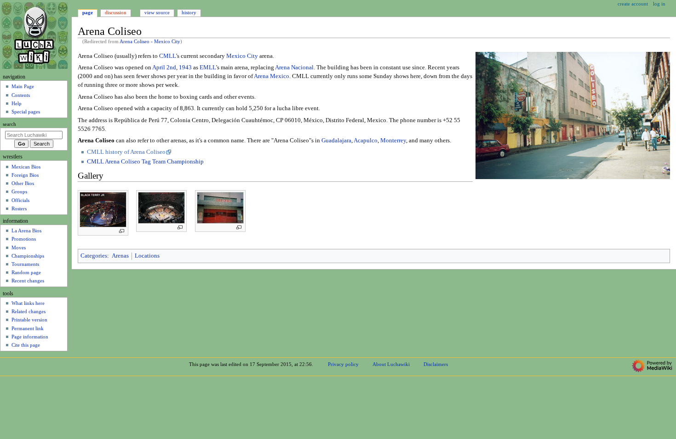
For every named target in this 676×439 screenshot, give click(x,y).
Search (9, 124)
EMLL (208, 67)
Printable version (29, 319)
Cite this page (25, 345)
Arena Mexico (271, 76)
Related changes (28, 311)
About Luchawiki (391, 364)
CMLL (167, 56)
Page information (29, 336)
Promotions (23, 239)
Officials (20, 200)
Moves (18, 247)
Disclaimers (436, 364)
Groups (19, 191)
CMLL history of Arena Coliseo (126, 152)
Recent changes (27, 280)
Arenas (120, 256)
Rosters (19, 208)
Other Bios (22, 183)
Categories (93, 256)
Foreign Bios (25, 175)
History (189, 12)
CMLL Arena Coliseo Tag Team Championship (145, 161)
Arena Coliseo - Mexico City (150, 41)
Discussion (115, 12)
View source (157, 12)
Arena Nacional (294, 67)
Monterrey (393, 140)
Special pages (25, 111)
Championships (27, 256)
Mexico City (242, 56)
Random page (26, 272)
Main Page (22, 86)
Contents (20, 95)
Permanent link (27, 328)
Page (87, 12)
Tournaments (25, 264)
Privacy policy (343, 364)
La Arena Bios (26, 230)
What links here (28, 303)
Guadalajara (336, 140)
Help (16, 103)
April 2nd (164, 67)
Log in (659, 3)
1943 (185, 67)
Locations (147, 256)
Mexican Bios (25, 166)
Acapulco (366, 140)
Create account (633, 3)
